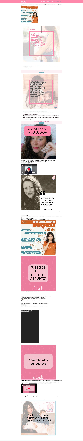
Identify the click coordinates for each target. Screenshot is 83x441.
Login (60, 1)
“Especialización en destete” (45, 303)
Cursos (45, 1)
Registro (58, 1)
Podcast (50, 1)
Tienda (52, 1)
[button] (41, 72)
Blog (43, 1)
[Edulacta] (25, 1)
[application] (30, 326)
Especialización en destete (38, 219)
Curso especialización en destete (26, 163)
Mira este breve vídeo (23, 304)
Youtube (48, 1)
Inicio (41, 1)
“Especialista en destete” (31, 162)
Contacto (55, 1)
